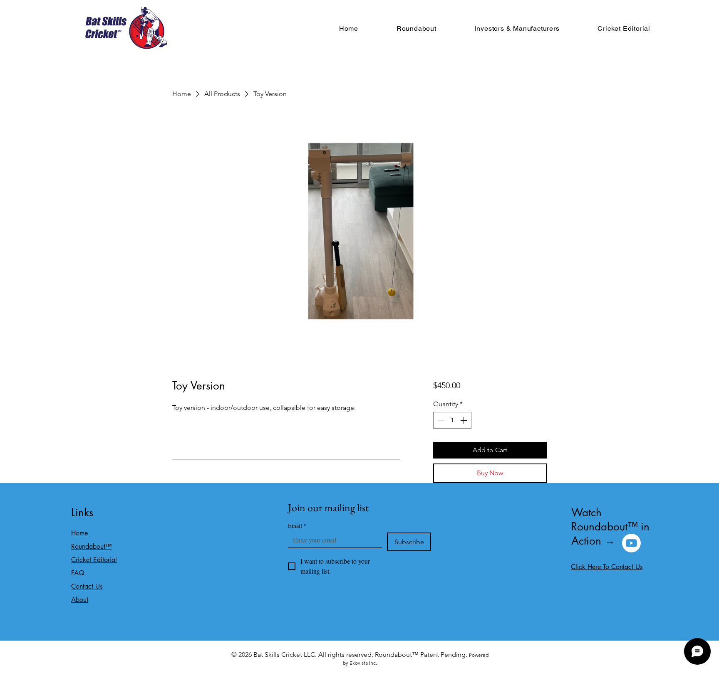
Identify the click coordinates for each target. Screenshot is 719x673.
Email (297, 525)
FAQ (77, 573)
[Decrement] (440, 420)
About (79, 599)
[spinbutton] (452, 420)
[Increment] (464, 420)
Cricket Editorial (94, 559)
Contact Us (86, 586)
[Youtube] (631, 543)
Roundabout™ (91, 546)
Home (79, 533)
